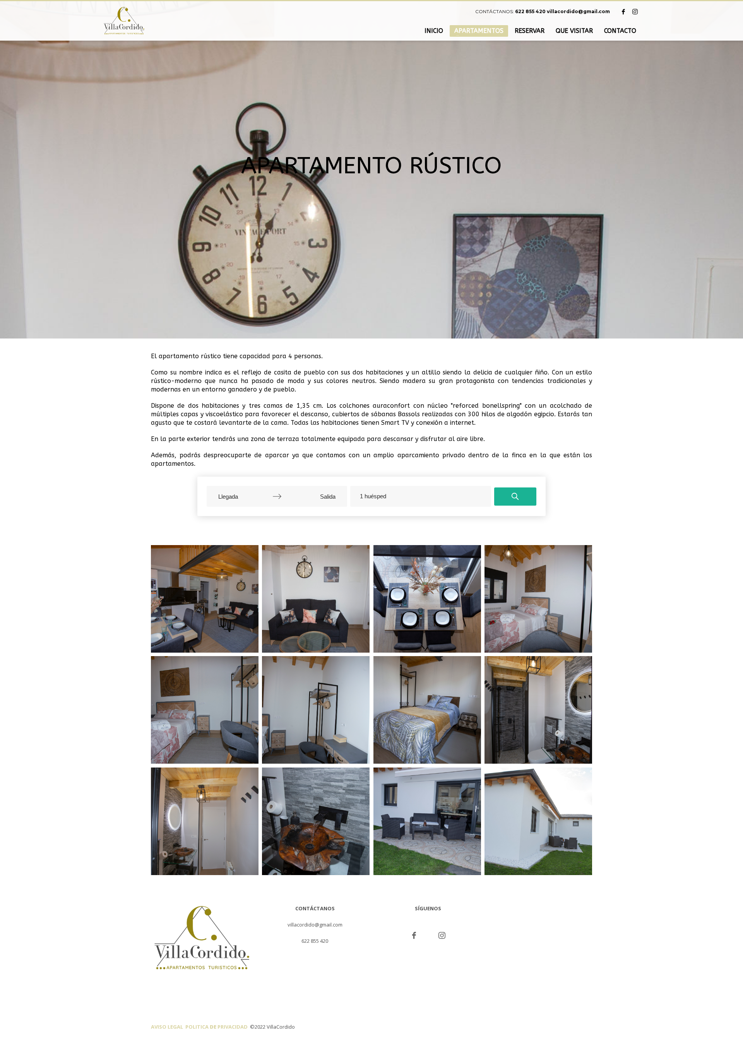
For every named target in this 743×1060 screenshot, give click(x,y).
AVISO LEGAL (168, 1026)
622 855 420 (530, 11)
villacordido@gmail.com (578, 11)
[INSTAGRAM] (635, 11)
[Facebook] (623, 11)
